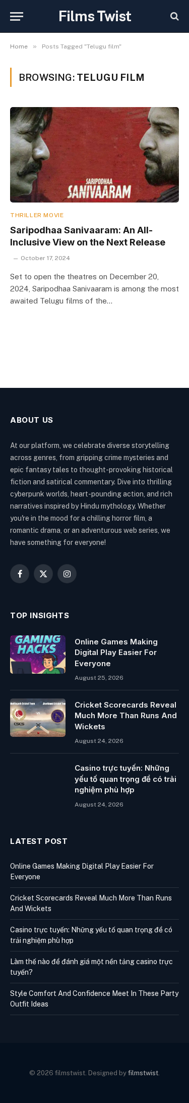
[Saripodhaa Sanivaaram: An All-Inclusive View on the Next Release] (94, 154)
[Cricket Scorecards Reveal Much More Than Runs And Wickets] (38, 717)
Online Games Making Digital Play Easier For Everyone (116, 652)
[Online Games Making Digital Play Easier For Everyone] (38, 654)
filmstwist (143, 1073)
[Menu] (16, 16)
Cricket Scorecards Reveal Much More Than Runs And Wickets (126, 715)
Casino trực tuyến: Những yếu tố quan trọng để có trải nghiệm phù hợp (125, 778)
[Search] (173, 16)
